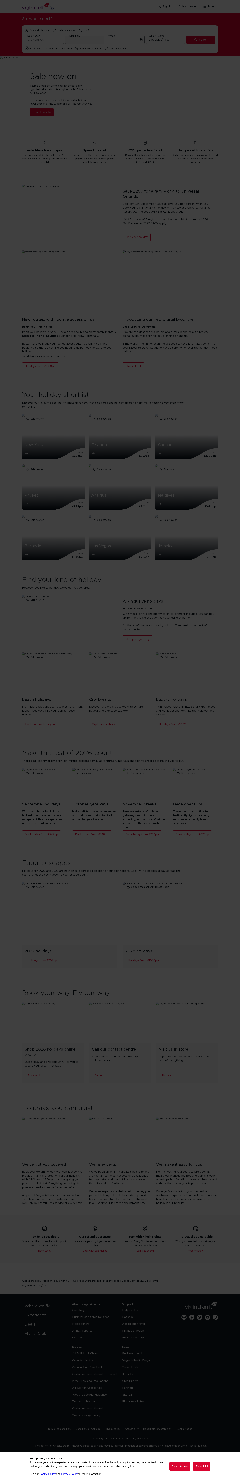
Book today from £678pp (192, 834)
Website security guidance (89, 1394)
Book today (44, 1251)
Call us (99, 1075)
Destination (33, 36)
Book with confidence (95, 1251)
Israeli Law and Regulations (90, 1381)
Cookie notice (184, 1429)
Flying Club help (133, 1337)
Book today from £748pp (91, 834)
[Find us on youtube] (207, 1317)
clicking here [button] (128, 1466)
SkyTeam (128, 1394)
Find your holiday (136, 237)
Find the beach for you (40, 724)
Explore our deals (103, 724)
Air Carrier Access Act (87, 1388)
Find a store (169, 1075)
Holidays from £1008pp (143, 960)
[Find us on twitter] (199, 1317)
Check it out (133, 366)
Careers (77, 1337)
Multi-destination (66, 30)
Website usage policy (86, 1415)
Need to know (195, 1251)
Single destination (40, 30)
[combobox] (44, 40)
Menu (211, 6)
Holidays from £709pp (42, 960)
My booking (189, 6)
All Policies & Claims (85, 1353)
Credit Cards (130, 1381)
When (111, 36)
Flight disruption (133, 1330)
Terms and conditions (60, 1429)
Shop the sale (42, 112)
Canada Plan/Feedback (87, 1367)
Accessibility (132, 1429)
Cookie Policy (47, 1474)
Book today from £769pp (142, 834)
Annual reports (82, 1330)
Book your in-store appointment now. (121, 1203)
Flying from (74, 36)
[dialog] (120, 1466)
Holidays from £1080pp (40, 366)
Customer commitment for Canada (95, 1374)
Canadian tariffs (82, 1360)
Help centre (130, 1310)
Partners (128, 1388)
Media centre (80, 1324)
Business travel (132, 1353)
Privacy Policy (69, 1474)
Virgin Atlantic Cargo (136, 1360)
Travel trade (130, 1367)
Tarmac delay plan (84, 1401)
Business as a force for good (90, 1317)
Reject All (202, 1466)
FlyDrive (88, 30)
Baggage (128, 1317)
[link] (45, 1306)
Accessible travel (133, 1324)
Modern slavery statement (157, 1429)
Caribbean (118, 1183)
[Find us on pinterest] (215, 1317)
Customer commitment (87, 1408)
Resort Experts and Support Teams (184, 1195)
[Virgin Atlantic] (54, 6)
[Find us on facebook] (191, 1317)
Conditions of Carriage (88, 1429)
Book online (35, 1075)
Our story (78, 1310)
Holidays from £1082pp (174, 724)
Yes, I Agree (180, 1466)
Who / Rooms (156, 36)
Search (203, 39)
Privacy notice (113, 1429)
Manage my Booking (183, 1175)
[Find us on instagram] (184, 1317)
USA (97, 1183)
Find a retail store (134, 1401)
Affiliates (128, 1374)
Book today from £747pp (41, 834)
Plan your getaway (137, 639)
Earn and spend (145, 1251)
